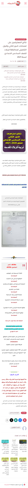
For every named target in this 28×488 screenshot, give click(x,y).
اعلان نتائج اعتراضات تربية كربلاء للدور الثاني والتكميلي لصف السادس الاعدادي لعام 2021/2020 (14, 72)
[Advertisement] (14, 23)
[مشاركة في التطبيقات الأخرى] (7, 420)
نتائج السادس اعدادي (20, 39)
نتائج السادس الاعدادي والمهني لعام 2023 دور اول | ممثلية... (14, 467)
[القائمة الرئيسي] (25, 3)
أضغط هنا (14, 276)
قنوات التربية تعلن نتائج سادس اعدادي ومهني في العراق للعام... (5, 449)
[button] (20, 420)
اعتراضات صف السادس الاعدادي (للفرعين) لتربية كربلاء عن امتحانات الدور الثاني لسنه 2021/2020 (14, 79)
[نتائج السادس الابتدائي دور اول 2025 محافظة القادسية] (23, 442)
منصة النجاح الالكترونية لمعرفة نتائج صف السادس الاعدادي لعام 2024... (14, 450)
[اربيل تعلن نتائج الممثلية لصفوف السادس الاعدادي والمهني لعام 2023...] (5, 459)
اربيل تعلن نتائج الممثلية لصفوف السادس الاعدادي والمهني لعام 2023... (5, 469)
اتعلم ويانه (6, 484)
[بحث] (2, 3)
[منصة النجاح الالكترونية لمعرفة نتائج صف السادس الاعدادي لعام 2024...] (14, 442)
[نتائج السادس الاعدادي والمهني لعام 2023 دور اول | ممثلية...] (14, 459)
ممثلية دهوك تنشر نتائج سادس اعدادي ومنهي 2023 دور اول (23, 467)
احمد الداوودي (20, 61)
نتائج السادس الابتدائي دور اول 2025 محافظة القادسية (23, 448)
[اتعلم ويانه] (14, 3)
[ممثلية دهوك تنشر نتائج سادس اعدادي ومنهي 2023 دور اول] (23, 459)
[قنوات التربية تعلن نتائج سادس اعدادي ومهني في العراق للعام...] (5, 442)
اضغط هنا (14, 302)
